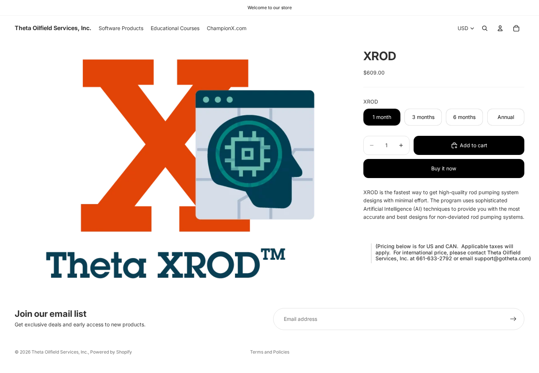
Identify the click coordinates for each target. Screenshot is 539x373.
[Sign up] (513, 319)
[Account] (500, 28)
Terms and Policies (269, 352)
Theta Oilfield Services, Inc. (60, 352)
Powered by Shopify (111, 352)
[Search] (485, 28)
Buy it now (443, 168)
